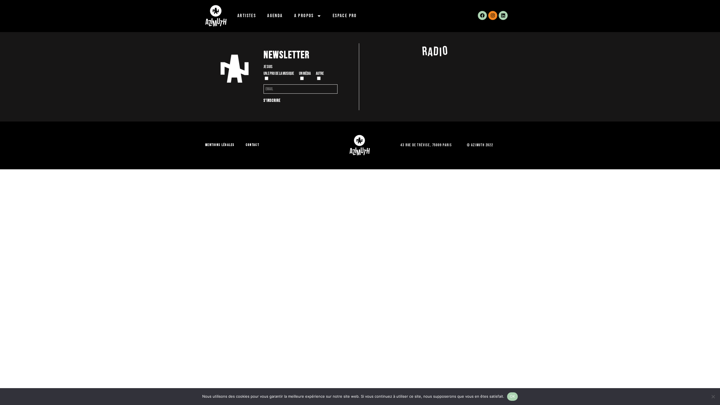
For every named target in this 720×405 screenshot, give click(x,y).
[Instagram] (492, 15)
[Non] (713, 396)
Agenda (275, 16)
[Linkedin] (503, 15)
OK (512, 396)
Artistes (246, 16)
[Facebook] (482, 15)
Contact (252, 145)
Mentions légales (220, 145)
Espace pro (345, 16)
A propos (304, 16)
